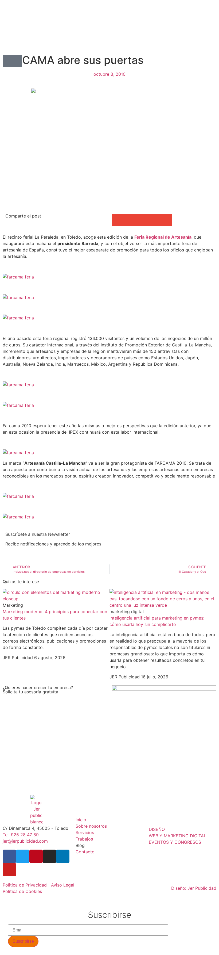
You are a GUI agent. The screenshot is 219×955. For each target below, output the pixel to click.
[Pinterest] (36, 856)
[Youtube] (9, 869)
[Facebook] (9, 856)
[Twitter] (22, 856)
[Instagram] (49, 856)
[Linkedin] (62, 856)
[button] (12, 61)
